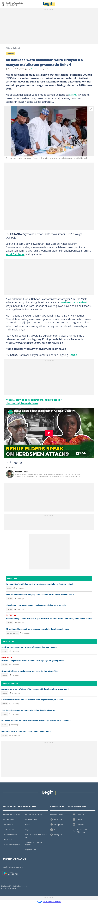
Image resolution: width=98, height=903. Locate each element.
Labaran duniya (12, 633)
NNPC (73, 94)
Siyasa (9, 588)
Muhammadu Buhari (74, 302)
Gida (8, 48)
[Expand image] (91, 109)
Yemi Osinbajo (15, 254)
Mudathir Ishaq (36, 69)
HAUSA (73, 355)
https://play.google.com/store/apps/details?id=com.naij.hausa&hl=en (34, 401)
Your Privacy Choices (52, 901)
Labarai (16, 48)
